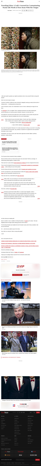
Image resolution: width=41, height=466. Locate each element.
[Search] (39, 1)
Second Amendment (17, 433)
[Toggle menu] (2, 1)
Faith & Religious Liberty (18, 425)
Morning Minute (3, 425)
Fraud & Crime (16, 428)
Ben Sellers (3, 301)
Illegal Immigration (17, 430)
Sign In (31, 412)
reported (4, 110)
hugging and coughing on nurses (29, 169)
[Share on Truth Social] (24, 10)
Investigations (3, 423)
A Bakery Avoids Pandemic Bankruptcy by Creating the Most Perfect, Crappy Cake (18, 241)
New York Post (21, 175)
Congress (15, 420)
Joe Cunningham (30, 423)
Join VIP (38, 412)
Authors (2, 428)
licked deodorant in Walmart (20, 162)
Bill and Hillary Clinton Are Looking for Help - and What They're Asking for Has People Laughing (19, 353)
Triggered (2, 441)
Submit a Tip (16, 443)
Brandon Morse (30, 425)
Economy (15, 423)
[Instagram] (20, 412)
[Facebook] (22, 412)
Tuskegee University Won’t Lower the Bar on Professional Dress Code (16, 400)
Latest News (3, 420)
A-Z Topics (16, 416)
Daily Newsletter (30, 441)
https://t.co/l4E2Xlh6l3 (26, 122)
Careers (15, 441)
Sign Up (37, 459)
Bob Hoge (29, 428)
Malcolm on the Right (4, 438)
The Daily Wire (13, 188)
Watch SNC (29, 443)
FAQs (34, 412)
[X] (18, 412)
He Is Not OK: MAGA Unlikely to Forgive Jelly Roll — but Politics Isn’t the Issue (16, 299)
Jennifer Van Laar (30, 420)
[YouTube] (24, 412)
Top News (2, 418)
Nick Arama (3, 329)
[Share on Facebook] (26, 10)
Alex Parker (10, 10)
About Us (15, 438)
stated (26, 220)
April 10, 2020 (27, 124)
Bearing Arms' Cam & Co (5, 443)
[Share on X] (22, 10)
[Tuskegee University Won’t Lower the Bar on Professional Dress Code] (20, 387)
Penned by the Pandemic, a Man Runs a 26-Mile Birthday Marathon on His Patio (18, 243)
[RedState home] (4, 412)
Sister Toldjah (30, 430)
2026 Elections (16, 418)
